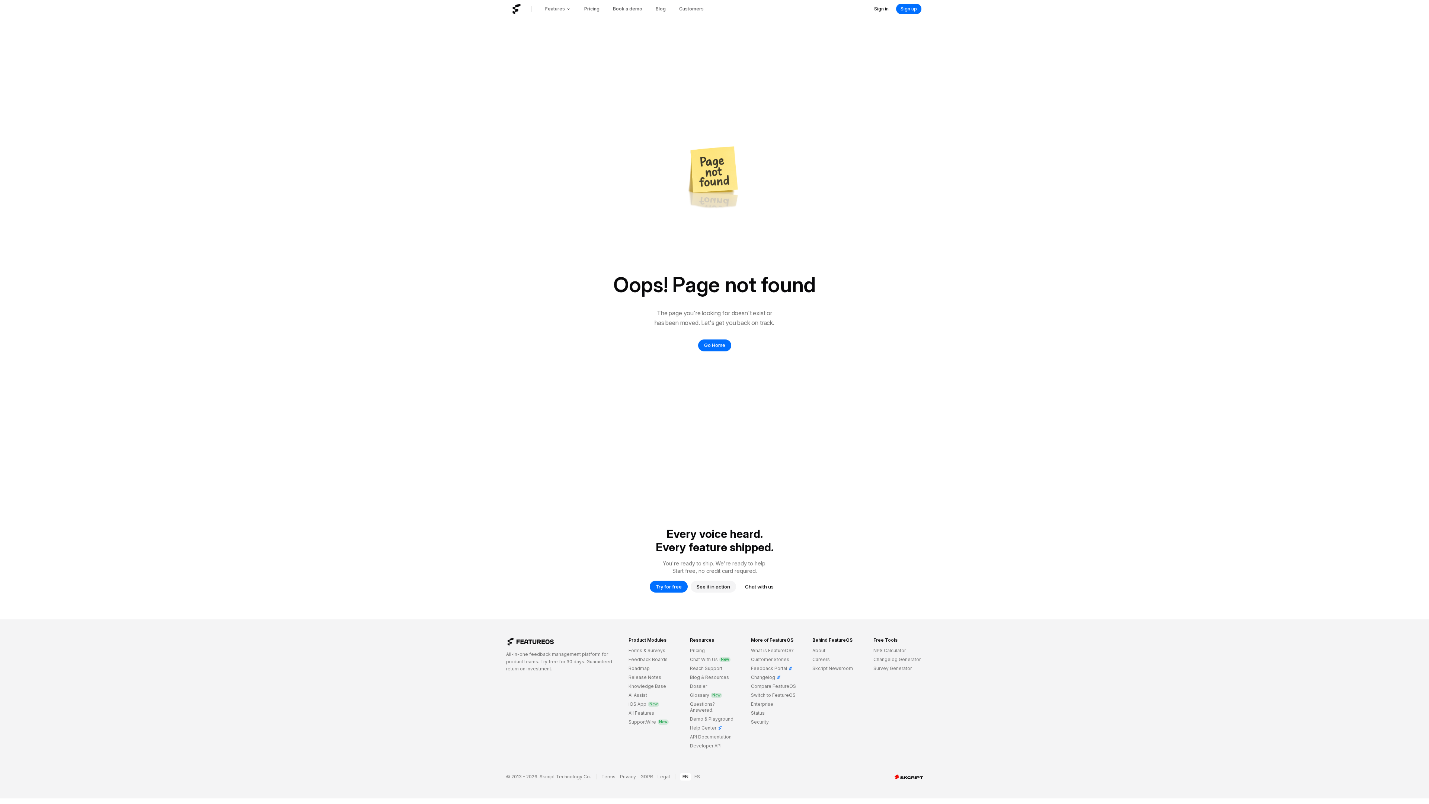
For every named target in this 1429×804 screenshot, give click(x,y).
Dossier (698, 686)
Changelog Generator (897, 659)
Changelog (766, 677)
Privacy (628, 776)
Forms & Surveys (647, 650)
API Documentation (711, 737)
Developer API (706, 746)
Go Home (714, 345)
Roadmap (639, 668)
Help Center (706, 728)
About (818, 650)
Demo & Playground (711, 719)
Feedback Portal (772, 668)
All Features (641, 713)
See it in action (713, 587)
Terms (608, 776)
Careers (821, 659)
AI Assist (638, 695)
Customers (691, 9)
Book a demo (627, 9)
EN (685, 776)
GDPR (646, 776)
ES (697, 776)
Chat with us (759, 587)
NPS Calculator (889, 650)
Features (555, 9)
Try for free (669, 587)
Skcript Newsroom (832, 668)
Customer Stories (770, 659)
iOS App (643, 704)
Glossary (705, 695)
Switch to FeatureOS (773, 695)
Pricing (592, 9)
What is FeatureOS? (772, 650)
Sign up (909, 9)
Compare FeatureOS (773, 686)
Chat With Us (709, 659)
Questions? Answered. (702, 707)
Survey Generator (892, 668)
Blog (661, 9)
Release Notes (645, 677)
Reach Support (706, 668)
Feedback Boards (648, 659)
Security (760, 722)
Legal (664, 776)
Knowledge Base (647, 686)
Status (758, 713)
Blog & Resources (709, 677)
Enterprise (762, 704)
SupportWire (648, 722)
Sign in (881, 9)
